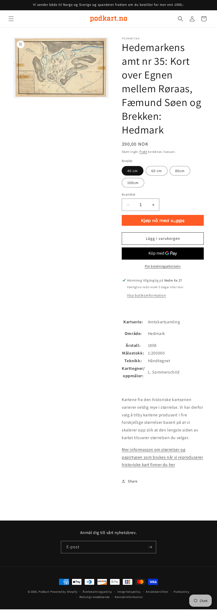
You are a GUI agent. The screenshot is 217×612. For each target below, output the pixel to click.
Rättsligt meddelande (94, 597)
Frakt (143, 152)
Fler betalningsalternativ (163, 266)
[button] (11, 19)
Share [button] (133, 481)
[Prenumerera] (150, 547)
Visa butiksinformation (146, 295)
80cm (180, 170)
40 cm (132, 170)
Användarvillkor (157, 591)
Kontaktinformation (129, 597)
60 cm (156, 170)
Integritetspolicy (129, 591)
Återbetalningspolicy (97, 591)
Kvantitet (128, 194)
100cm (133, 182)
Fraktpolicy (181, 591)
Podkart (43, 591)
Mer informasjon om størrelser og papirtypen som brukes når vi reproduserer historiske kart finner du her (162, 457)
